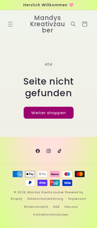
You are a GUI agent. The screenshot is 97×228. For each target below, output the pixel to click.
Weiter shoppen (48, 112)
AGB (56, 207)
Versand (71, 207)
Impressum (77, 199)
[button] (10, 24)
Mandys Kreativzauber (45, 192)
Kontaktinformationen (51, 214)
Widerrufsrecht (36, 207)
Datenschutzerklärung (45, 199)
